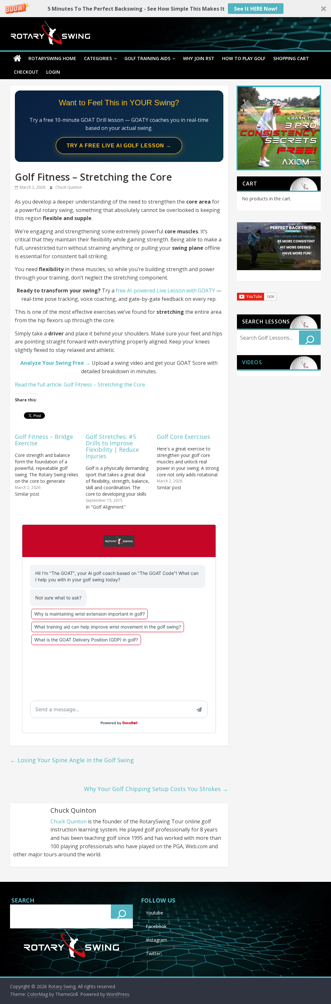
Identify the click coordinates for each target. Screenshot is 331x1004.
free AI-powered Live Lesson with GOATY (165, 290)
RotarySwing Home (52, 58)
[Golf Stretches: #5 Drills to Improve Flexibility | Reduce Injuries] (121, 471)
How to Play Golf (243, 58)
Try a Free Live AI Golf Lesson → (119, 145)
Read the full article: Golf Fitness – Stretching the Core (80, 384)
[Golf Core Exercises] (192, 461)
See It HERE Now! (255, 8)
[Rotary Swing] (17, 58)
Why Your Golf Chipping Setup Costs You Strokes (156, 789)
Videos (252, 362)
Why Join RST (198, 58)
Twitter (153, 953)
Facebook (156, 926)
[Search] (310, 338)
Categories (98, 58)
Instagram (156, 940)
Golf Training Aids (147, 58)
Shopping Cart (291, 58)
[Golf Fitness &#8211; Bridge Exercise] (50, 464)
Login (53, 72)
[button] (165, 8)
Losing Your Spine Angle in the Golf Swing (72, 760)
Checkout (26, 72)
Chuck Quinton (68, 187)
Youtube (154, 913)
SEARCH (22, 900)
